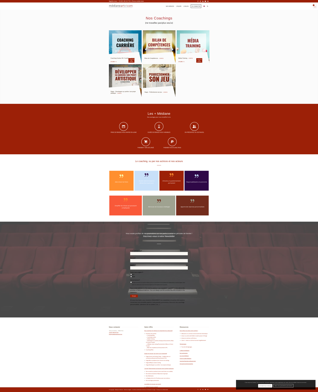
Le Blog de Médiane (184, 350)
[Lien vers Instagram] (200, 1)
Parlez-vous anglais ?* (136, 272)
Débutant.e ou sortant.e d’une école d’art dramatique (194, 333)
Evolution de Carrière (151, 333)
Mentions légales (127, 389)
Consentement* (135, 280)
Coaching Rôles (149, 350)
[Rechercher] (207, 6)
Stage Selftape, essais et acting (153, 362)
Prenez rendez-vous (138, 1)
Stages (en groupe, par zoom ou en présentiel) (155, 353)
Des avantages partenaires (152, 380)
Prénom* (133, 258)
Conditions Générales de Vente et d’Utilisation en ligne (144, 389)
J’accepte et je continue (265, 385)
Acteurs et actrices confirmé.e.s (189, 338)
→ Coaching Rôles (150, 335)
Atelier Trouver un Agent (152, 387)
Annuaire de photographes (186, 364)
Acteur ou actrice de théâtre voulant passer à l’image (194, 336)
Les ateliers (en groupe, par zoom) (152, 384)
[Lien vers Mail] (208, 1)
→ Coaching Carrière (151, 337)
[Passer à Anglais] (204, 6)
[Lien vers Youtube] (205, 1)
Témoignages (183, 344)
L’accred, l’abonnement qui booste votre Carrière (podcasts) (159, 368)
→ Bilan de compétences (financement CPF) (156, 347)
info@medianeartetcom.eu (115, 334)
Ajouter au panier (131, 60)
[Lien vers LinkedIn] (203, 1)
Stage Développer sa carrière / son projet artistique (158, 365)
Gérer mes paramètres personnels (283, 385)
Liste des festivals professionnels (188, 361)
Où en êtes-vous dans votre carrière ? (189, 330)
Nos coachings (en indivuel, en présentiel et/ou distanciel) (158, 330)
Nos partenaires (184, 353)
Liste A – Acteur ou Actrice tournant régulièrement (193, 340)
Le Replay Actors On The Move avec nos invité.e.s (158, 378)
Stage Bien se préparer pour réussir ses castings (157, 360)
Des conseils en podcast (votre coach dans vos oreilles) (159, 371)
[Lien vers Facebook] (198, 1)
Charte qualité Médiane (185, 358)
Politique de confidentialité (162, 389)
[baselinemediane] (132, 6)
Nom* (132, 265)
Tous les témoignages (186, 347)
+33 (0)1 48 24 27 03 (113, 332)
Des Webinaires (149, 376)
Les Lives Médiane (184, 356)
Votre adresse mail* (136, 251)
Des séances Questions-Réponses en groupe (157, 373)
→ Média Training (150, 339)
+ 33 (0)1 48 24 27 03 (124, 1)
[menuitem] (170, 6)
